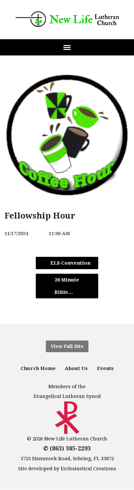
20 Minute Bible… (66, 286)
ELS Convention (69, 263)
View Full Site (67, 346)
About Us (76, 368)
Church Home (38, 368)
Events (105, 368)
